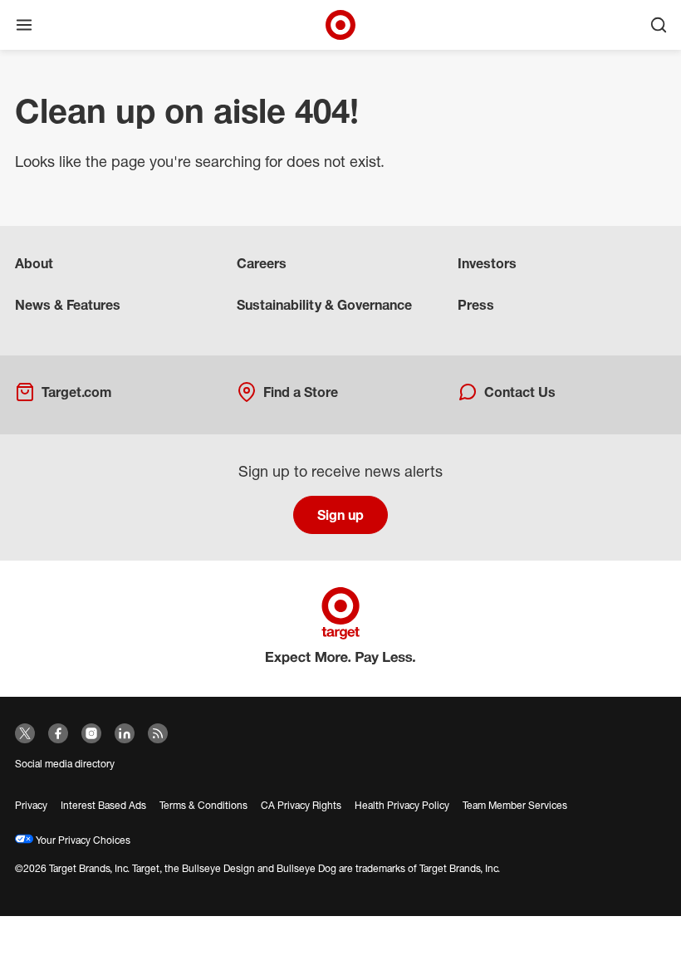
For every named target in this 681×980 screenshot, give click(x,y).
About (34, 263)
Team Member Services (515, 805)
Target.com (76, 392)
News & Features (67, 304)
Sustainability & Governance (324, 304)
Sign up (340, 515)
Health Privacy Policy (402, 805)
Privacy (31, 805)
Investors (487, 263)
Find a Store (300, 392)
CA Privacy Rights (301, 805)
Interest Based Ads (103, 805)
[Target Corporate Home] (340, 25)
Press (476, 304)
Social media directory (65, 763)
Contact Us (520, 392)
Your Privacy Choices (81, 840)
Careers (262, 263)
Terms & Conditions (203, 805)
